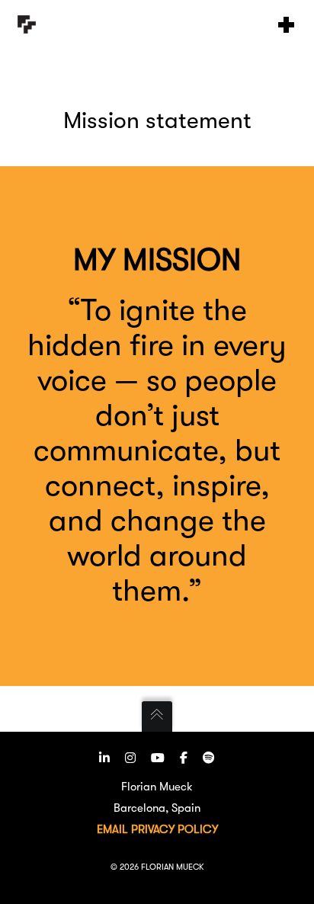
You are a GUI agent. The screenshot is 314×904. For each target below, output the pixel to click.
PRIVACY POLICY (174, 829)
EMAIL (112, 829)
